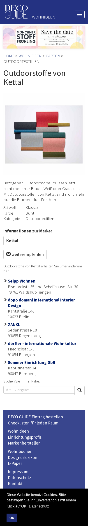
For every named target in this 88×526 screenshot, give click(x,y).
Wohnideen (18, 431)
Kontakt (15, 483)
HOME (8, 55)
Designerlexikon (22, 457)
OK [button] (11, 518)
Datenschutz (19, 477)
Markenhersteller (24, 443)
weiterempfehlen (27, 254)
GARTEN (53, 55)
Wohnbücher (20, 451)
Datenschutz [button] (39, 506)
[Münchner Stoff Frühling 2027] (44, 37)
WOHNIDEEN (30, 55)
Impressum (18, 471)
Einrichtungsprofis (25, 437)
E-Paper (15, 463)
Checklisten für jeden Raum (33, 423)
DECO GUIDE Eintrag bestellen (35, 416)
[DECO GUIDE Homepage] (16, 12)
